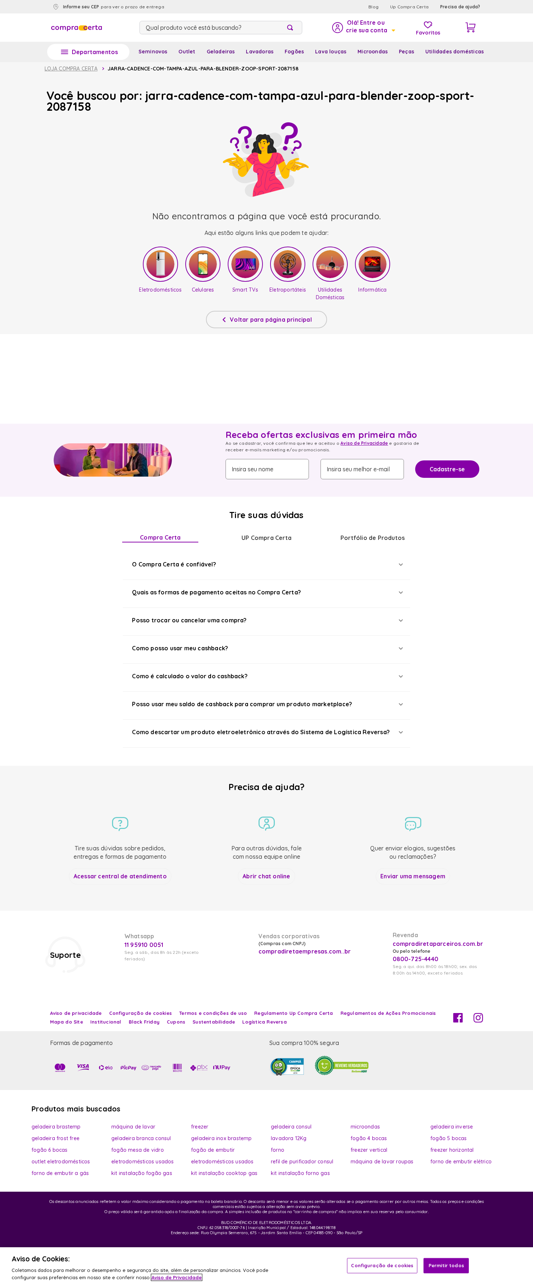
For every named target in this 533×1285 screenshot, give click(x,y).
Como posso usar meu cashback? (180, 648)
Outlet (186, 51)
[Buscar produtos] (291, 27)
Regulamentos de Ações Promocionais (388, 1013)
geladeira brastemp (56, 1126)
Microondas (373, 51)
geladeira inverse (451, 1126)
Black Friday (144, 1022)
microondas (365, 1126)
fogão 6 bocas (50, 1150)
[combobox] (220, 27)
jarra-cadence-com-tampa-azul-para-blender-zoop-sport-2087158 (203, 68)
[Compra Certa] (76, 27)
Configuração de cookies (382, 1265)
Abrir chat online (266, 876)
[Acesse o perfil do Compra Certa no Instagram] (478, 1020)
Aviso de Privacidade (364, 443)
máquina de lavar (133, 1126)
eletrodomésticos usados (142, 1161)
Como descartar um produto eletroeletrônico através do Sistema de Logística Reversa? (261, 732)
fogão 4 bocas (369, 1138)
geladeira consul (291, 1126)
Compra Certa (160, 537)
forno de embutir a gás (60, 1173)
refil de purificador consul (302, 1161)
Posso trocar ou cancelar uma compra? (189, 620)
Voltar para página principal (271, 319)
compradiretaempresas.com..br (304, 951)
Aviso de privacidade (76, 1013)
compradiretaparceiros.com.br (438, 943)
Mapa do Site (66, 1022)
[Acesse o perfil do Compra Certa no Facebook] (458, 1020)
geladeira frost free (55, 1138)
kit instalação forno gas (300, 1173)
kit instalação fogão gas (141, 1173)
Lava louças (330, 51)
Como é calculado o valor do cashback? (189, 676)
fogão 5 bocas (448, 1138)
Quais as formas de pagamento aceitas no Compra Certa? (216, 592)
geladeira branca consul (141, 1138)
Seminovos (153, 51)
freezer (199, 1126)
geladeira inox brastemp (221, 1138)
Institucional (105, 1022)
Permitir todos (446, 1265)
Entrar (363, 27)
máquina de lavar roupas (382, 1161)
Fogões (294, 51)
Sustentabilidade (214, 1022)
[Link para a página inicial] (71, 69)
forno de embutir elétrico (461, 1161)
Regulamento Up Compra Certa (293, 1013)
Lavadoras (259, 51)
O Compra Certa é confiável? (174, 564)
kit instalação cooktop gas (224, 1173)
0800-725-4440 (416, 959)
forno (277, 1150)
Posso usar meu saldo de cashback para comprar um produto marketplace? (242, 704)
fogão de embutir (213, 1150)
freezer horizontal (452, 1150)
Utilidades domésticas (454, 51)
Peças (406, 51)
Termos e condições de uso (213, 1013)
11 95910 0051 (144, 944)
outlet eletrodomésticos (61, 1161)
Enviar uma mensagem (412, 876)
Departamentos (95, 52)
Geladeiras (221, 51)
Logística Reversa (264, 1022)
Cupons (176, 1022)
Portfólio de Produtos (372, 537)
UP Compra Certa (266, 537)
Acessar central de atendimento (120, 876)
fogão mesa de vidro (137, 1150)
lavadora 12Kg (289, 1138)
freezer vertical (369, 1150)
